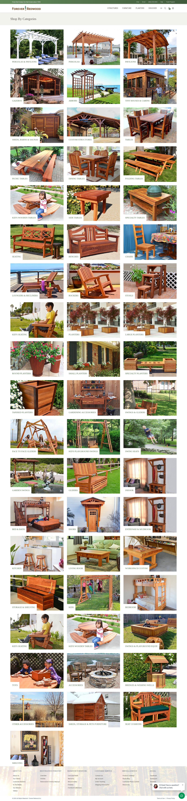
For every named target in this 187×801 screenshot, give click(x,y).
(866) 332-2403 (152, 2)
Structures (112, 8)
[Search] (165, 8)
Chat (137, 2)
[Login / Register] (173, 8)
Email (143, 2)
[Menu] (161, 8)
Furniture (126, 8)
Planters (140, 8)
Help (161, 2)
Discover (153, 8)
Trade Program (170, 2)
